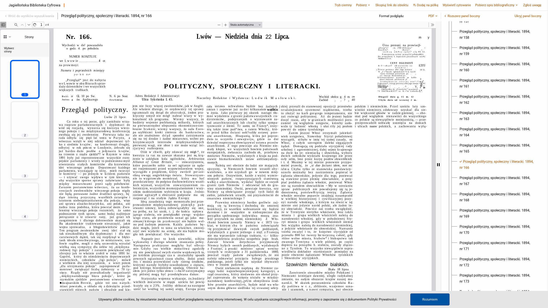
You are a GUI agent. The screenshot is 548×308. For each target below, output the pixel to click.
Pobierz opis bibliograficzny (494, 5)
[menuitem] (498, 34)
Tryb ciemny (343, 5)
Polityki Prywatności (381, 299)
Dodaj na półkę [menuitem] (427, 5)
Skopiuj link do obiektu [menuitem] (391, 5)
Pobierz (361, 5)
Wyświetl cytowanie (457, 5)
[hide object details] (438, 164)
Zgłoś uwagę (532, 5)
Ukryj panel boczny (528, 16)
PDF (431, 16)
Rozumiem (430, 299)
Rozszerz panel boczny (464, 16)
